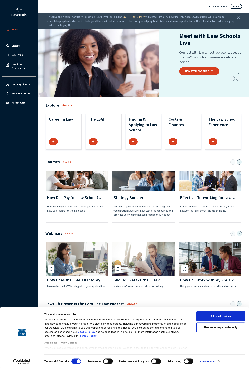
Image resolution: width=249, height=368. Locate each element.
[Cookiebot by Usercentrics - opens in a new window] (22, 361)
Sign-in (236, 6)
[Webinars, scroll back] (232, 233)
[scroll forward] (238, 78)
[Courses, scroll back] (232, 162)
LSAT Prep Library (134, 17)
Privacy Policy (88, 335)
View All (66, 105)
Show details (207, 361)
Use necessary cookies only (220, 327)
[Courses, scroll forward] (239, 162)
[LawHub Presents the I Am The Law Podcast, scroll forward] (239, 303)
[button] (64, 132)
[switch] (108, 361)
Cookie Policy (86, 331)
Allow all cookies (221, 316)
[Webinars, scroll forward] (239, 233)
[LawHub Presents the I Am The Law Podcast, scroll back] (232, 303)
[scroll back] (232, 78)
